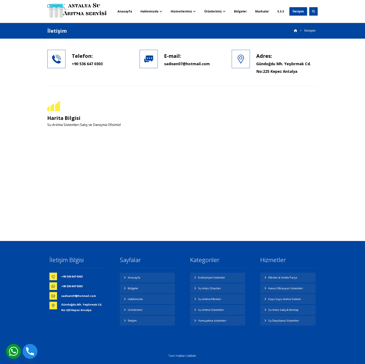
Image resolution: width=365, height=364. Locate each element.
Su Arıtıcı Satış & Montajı (283, 310)
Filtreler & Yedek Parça (282, 277)
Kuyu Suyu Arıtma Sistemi (284, 299)
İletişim (132, 320)
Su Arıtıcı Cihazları (209, 288)
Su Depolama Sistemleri (283, 320)
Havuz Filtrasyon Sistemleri (285, 288)
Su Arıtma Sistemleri (211, 310)
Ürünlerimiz (135, 310)
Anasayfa (134, 277)
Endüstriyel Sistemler (211, 277)
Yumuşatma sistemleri (212, 320)
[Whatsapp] (13, 351)
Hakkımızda (135, 299)
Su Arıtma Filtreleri (209, 299)
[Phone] (30, 351)
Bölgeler (133, 288)
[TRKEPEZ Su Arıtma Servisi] (76, 10)
